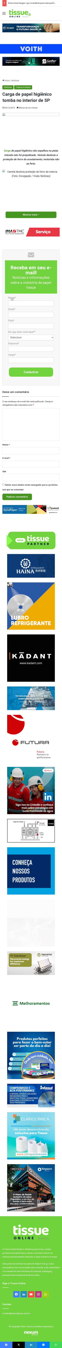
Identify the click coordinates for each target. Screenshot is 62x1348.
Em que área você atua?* (21, 331)
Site (4, 471)
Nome (6, 444)
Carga (7, 150)
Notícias (15, 80)
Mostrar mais (30, 214)
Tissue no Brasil (23, 87)
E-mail (6, 458)
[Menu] (4, 14)
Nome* (12, 297)
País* (11, 320)
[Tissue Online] (20, 13)
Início (7, 80)
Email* (11, 309)
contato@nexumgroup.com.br (16, 1313)
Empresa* (13, 343)
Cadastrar (31, 372)
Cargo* (12, 354)
